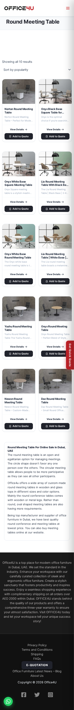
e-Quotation (37, 665)
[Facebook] (24, 695)
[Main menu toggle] (68, 8)
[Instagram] (50, 695)
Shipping (37, 654)
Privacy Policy (37, 645)
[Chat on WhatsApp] (8, 701)
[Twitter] (37, 695)
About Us (37, 676)
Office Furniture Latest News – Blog (37, 671)
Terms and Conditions (37, 650)
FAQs (37, 659)
